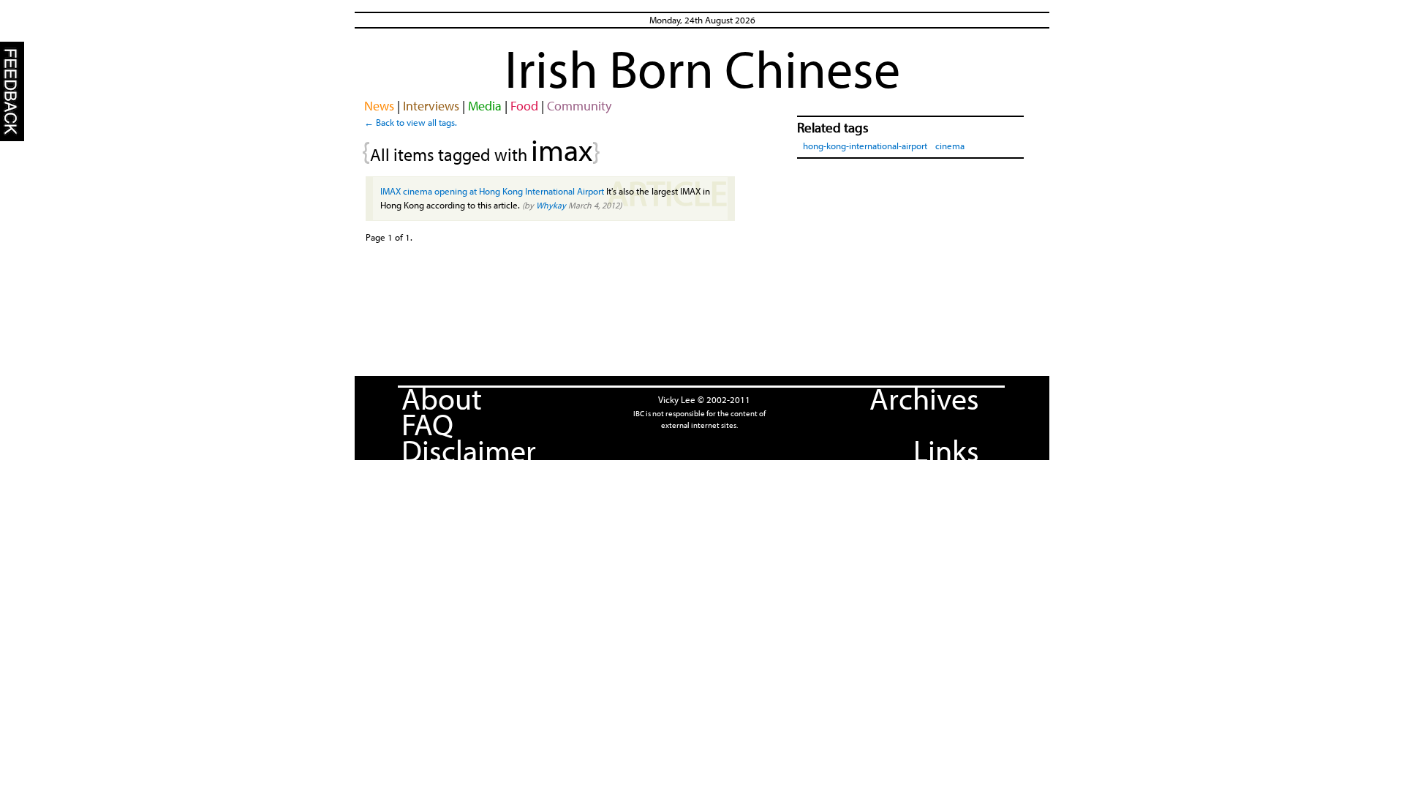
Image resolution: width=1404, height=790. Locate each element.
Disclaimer (468, 450)
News (379, 105)
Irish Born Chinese (702, 68)
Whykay (551, 205)
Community (579, 105)
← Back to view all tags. (410, 122)
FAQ (427, 423)
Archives (924, 398)
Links (946, 450)
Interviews (431, 105)
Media (485, 105)
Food (524, 105)
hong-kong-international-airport (865, 145)
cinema (950, 145)
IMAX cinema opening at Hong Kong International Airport (492, 191)
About (441, 398)
